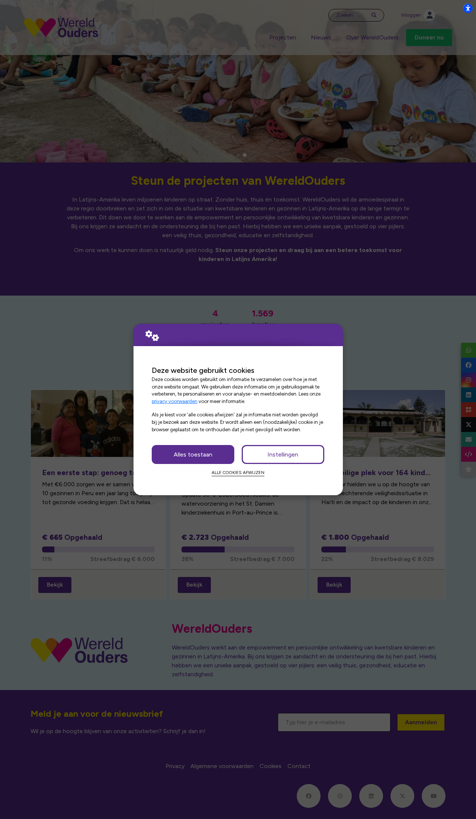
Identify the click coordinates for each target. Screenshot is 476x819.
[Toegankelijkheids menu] (467, 8)
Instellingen (282, 454)
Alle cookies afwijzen (238, 472)
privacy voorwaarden (174, 401)
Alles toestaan (193, 454)
